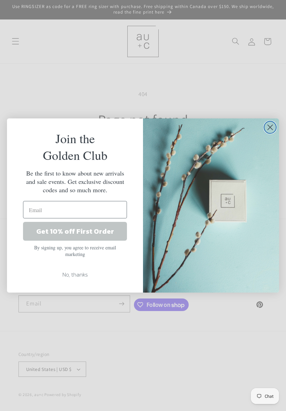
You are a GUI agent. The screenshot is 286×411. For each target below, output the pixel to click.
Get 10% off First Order (75, 231)
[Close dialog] (270, 127)
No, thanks (75, 274)
